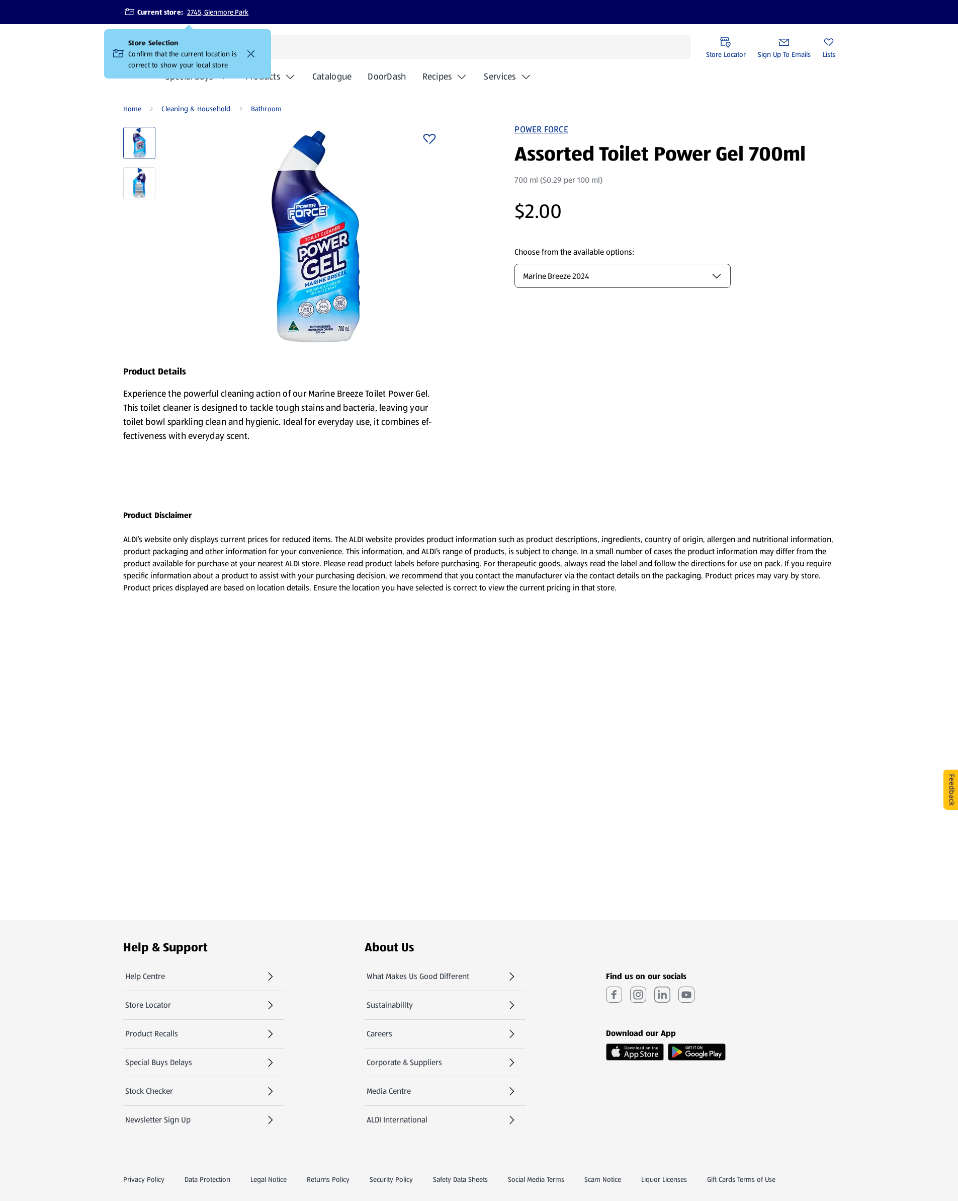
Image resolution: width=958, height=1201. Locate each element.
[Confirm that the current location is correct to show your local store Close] (251, 54)
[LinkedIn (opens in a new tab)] (662, 995)
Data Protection (207, 1179)
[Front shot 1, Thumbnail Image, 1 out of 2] (139, 143)
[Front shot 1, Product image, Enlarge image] (315, 236)
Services (499, 76)
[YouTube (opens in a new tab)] (686, 995)
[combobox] (622, 276)
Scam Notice (602, 1179)
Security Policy (391, 1179)
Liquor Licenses (664, 1179)
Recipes (437, 76)
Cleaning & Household (195, 109)
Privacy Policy (143, 1179)
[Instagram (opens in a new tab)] (638, 995)
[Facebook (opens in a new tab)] (614, 995)
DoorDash (387, 79)
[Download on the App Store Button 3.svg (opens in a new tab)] (635, 1052)
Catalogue (332, 79)
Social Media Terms (536, 1179)
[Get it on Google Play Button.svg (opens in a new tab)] (697, 1052)
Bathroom (266, 109)
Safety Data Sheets (460, 1179)
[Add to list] (429, 139)
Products (262, 76)
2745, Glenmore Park (217, 12)
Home (132, 109)
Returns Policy (328, 1179)
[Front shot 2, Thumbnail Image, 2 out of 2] (139, 183)
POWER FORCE (541, 129)
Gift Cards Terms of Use (741, 1179)
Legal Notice (268, 1179)
